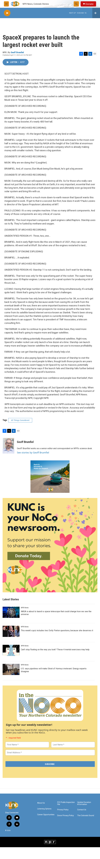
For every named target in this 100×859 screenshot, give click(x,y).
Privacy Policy (62, 810)
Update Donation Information (84, 803)
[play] (7, 13)
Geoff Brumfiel (17, 52)
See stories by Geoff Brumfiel (33, 452)
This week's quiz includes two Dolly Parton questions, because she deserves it (57, 630)
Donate (89, 4)
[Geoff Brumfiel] (8, 446)
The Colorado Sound (85, 815)
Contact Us (81, 810)
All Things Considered (20, 420)
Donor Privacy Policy (65, 815)
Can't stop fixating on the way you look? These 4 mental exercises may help (55, 649)
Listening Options (44, 809)
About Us (41, 803)
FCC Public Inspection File (66, 803)
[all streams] (96, 13)
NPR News (25, 608)
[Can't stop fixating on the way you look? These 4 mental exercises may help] (11, 650)
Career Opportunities (45, 815)
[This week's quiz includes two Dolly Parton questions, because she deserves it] (11, 631)
